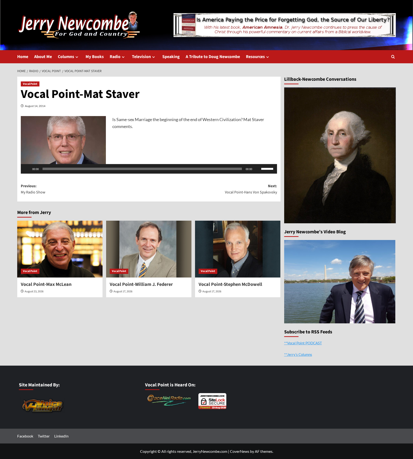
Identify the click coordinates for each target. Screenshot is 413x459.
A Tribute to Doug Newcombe (213, 57)
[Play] (27, 168)
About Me (43, 57)
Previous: (33, 189)
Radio (115, 57)
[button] (393, 57)
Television (141, 57)
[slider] (268, 168)
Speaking (171, 57)
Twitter (44, 436)
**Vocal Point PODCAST (303, 343)
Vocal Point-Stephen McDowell (230, 284)
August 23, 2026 (34, 291)
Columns (66, 57)
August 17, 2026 (123, 291)
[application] (149, 169)
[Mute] (257, 168)
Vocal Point (30, 84)
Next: (251, 189)
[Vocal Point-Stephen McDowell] (237, 249)
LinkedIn (61, 436)
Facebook (25, 436)
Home (22, 57)
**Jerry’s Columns (298, 354)
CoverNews (239, 451)
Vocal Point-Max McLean (46, 284)
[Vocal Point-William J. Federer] (148, 249)
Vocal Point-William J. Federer (141, 284)
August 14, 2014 (35, 106)
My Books (95, 57)
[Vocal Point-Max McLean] (60, 249)
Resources (255, 57)
